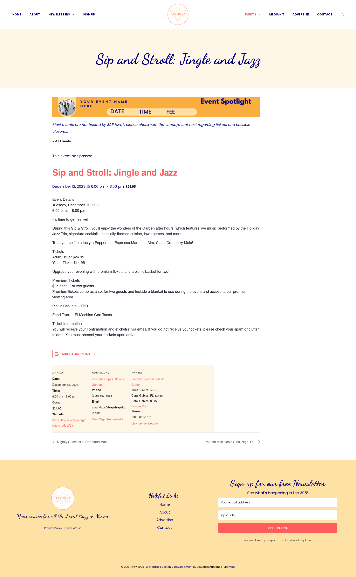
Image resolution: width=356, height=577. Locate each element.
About (34, 14)
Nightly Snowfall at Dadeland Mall (81, 441)
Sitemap (229, 567)
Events (250, 14)
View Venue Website (144, 423)
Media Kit (276, 14)
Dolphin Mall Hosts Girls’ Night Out (230, 441)
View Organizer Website (107, 419)
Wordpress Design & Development (169, 567)
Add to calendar (76, 354)
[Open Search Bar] (342, 14)
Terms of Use (73, 528)
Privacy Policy (53, 528)
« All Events (61, 141)
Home (16, 14)
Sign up (89, 14)
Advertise (301, 14)
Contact (325, 14)
